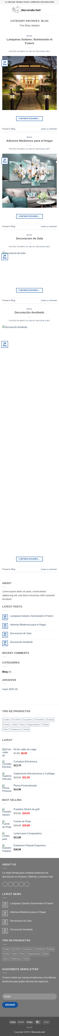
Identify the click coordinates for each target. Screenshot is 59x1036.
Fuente (6, 724)
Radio (45, 724)
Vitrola (26, 729)
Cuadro (6, 720)
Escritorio (16, 720)
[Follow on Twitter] (15, 884)
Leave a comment (49, 129)
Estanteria (39, 720)
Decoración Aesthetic (29, 312)
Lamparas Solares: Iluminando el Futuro (31, 616)
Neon (22, 724)
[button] (4, 9)
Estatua (50, 720)
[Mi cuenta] (50, 9)
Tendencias (16, 729)
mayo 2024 (8, 689)
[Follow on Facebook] (5, 884)
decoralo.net (43, 51)
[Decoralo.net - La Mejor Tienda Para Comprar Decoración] (26, 10)
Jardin (14, 724)
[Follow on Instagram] (10, 884)
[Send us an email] (21, 884)
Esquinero (27, 720)
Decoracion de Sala (29, 238)
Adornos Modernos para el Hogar (29, 140)
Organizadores (34, 724)
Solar (5, 729)
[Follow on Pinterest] (26, 884)
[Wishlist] (44, 9)
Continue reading (29, 119)
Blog (29, 36)
